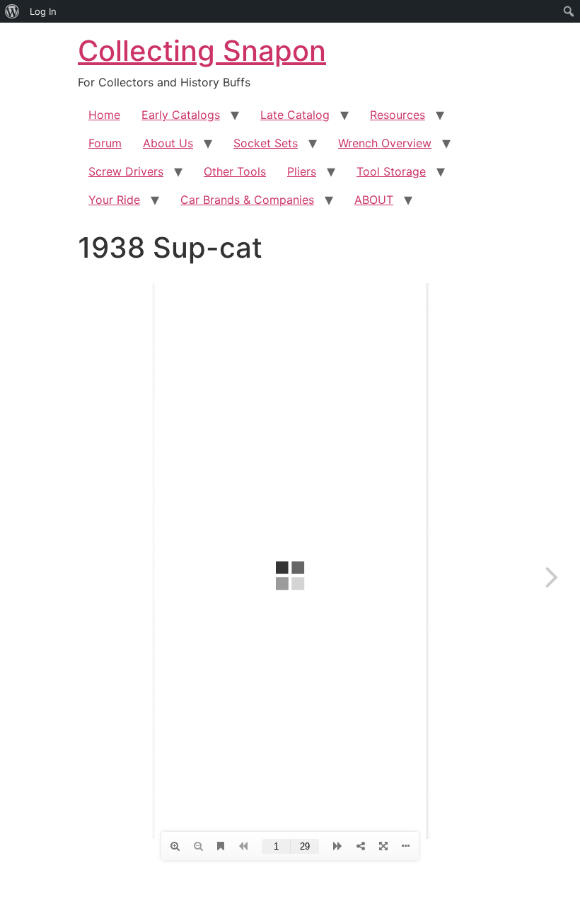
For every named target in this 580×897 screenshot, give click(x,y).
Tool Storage (391, 171)
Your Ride (114, 200)
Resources (397, 115)
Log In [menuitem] (43, 11)
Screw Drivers (125, 171)
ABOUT (373, 200)
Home (104, 115)
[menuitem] (12, 11)
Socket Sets (265, 143)
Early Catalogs (180, 115)
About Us (168, 143)
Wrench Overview (384, 143)
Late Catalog (295, 115)
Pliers (301, 171)
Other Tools (235, 171)
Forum (105, 143)
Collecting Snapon (202, 50)
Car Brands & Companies (247, 200)
